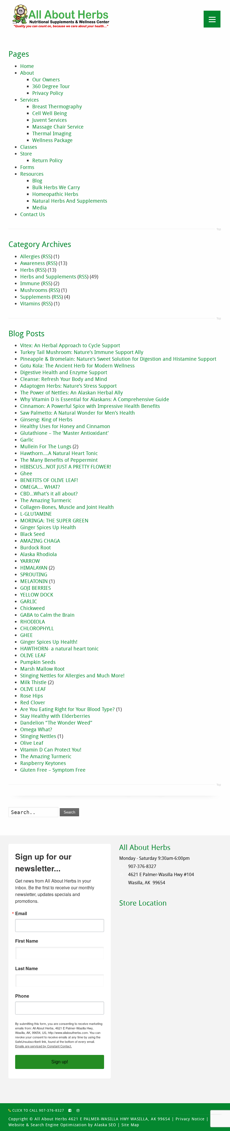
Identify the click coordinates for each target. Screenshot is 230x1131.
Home (27, 66)
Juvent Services (49, 119)
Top (219, 229)
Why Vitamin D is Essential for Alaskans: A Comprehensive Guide (94, 399)
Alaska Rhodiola (38, 554)
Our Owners (46, 79)
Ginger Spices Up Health (48, 527)
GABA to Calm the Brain (47, 614)
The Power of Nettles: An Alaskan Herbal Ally (71, 392)
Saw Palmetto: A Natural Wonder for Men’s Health (77, 412)
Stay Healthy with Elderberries (55, 715)
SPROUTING (33, 574)
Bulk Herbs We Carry (56, 187)
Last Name (26, 968)
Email (21, 913)
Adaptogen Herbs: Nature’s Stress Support (68, 385)
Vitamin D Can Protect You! (50, 749)
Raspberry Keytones (43, 763)
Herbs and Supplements (48, 276)
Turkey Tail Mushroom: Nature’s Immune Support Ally (81, 352)
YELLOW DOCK (36, 594)
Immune (30, 283)
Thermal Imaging (51, 133)
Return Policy (47, 160)
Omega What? (36, 729)
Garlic (26, 439)
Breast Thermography (57, 106)
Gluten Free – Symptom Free (53, 769)
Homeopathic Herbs (55, 194)
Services (29, 99)
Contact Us (32, 214)
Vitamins (30, 303)
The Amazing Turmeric (45, 500)
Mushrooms (33, 290)
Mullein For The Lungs (45, 446)
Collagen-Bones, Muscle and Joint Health (67, 507)
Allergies (30, 256)
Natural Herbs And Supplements (69, 200)
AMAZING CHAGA (40, 540)
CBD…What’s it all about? (49, 493)
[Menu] (212, 19)
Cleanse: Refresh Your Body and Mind (63, 379)
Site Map (130, 1124)
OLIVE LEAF (33, 655)
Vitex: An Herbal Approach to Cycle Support (70, 345)
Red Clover (32, 702)
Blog (37, 180)
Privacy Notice (190, 1118)
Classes (28, 146)
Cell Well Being (49, 113)
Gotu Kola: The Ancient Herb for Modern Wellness (77, 365)
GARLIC (28, 601)
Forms (27, 167)
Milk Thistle (33, 682)
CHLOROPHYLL (37, 628)
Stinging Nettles (38, 736)
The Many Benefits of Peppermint (59, 459)
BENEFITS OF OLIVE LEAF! (49, 480)
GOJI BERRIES (35, 587)
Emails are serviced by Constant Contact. (43, 1046)
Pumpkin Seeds (38, 662)
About (27, 72)
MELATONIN (34, 581)
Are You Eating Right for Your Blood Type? (67, 709)
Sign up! (59, 1061)
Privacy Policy (47, 93)
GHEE (26, 635)
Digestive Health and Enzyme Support (63, 372)
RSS (47, 256)
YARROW (30, 560)
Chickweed (32, 608)
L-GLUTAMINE (36, 513)
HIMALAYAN (33, 567)
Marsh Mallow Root (42, 668)
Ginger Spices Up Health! (48, 641)
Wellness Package (52, 140)
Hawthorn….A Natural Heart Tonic (59, 453)
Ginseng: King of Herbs (46, 419)
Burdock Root (35, 547)
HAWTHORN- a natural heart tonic (59, 648)
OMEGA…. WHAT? (40, 486)
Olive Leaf (31, 742)
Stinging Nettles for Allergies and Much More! (72, 675)
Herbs (27, 269)
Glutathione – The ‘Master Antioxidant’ (64, 432)
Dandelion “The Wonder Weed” (56, 722)
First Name (26, 941)
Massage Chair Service (58, 126)
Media (39, 207)
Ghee (26, 473)
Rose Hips (31, 695)
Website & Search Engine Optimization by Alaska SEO (62, 1124)
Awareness (32, 263)
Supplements (35, 296)
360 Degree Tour (51, 86)
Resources (31, 173)
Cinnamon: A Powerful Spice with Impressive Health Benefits (90, 406)
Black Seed (32, 534)
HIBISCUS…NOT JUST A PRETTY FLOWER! (65, 466)
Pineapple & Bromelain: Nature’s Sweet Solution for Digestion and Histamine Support (118, 358)
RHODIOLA (32, 621)
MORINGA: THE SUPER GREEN (54, 520)
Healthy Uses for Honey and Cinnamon (65, 426)
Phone (22, 996)
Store (26, 153)
